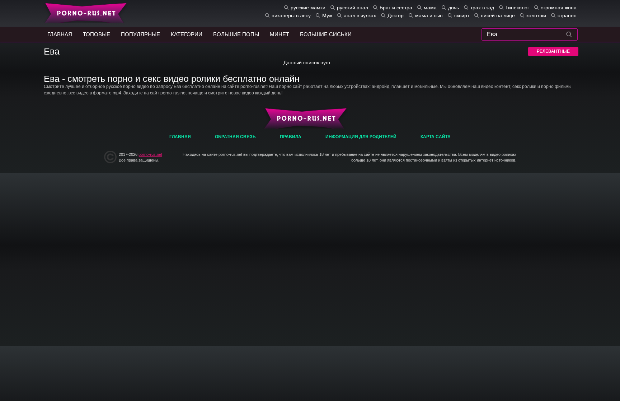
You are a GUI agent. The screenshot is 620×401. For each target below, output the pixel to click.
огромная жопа (559, 7)
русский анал (352, 7)
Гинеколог (517, 7)
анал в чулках (360, 15)
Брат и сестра (396, 7)
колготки (536, 15)
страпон (567, 15)
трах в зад (482, 7)
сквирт (461, 15)
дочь (453, 7)
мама (430, 7)
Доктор (396, 15)
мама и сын (429, 15)
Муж (327, 15)
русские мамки (308, 7)
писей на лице (498, 15)
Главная (84, 12)
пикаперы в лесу (291, 15)
